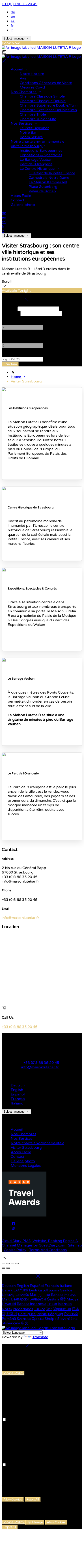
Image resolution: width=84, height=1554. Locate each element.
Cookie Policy (15, 1250)
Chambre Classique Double (43, 101)
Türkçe (39, 1309)
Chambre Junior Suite (38, 119)
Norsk (7, 1309)
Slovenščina (67, 1318)
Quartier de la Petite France (52, 173)
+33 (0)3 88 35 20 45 (19, 4)
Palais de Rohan (42, 191)
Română (9, 1318)
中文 (24, 1323)
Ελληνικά (20, 1290)
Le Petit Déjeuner (34, 128)
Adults (7, 318)
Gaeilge (66, 1290)
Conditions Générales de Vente (46, 83)
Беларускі (38, 1299)
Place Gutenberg (43, 186)
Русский (71, 1314)
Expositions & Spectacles (41, 155)
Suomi (54, 1290)
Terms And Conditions (48, 1250)
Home (16, 377)
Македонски (40, 1295)
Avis (23, 78)
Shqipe (50, 1318)
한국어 (11, 1314)
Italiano (17, 1103)
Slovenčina (11, 1323)
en (13, 16)
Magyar (73, 1299)
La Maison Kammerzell (48, 182)
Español (18, 1094)
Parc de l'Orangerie (36, 164)
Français (18, 1099)
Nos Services (22, 123)
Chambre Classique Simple (42, 96)
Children (9, 336)
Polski (42, 1314)
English (17, 1090)
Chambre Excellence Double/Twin (48, 110)
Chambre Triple (33, 114)
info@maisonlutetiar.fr (20, 918)
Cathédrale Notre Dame (49, 177)
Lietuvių (8, 1295)
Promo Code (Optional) (21, 354)
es (13, 21)
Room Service (31, 137)
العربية (43, 1290)
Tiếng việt (55, 1314)
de (13, 12)
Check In (9, 308)
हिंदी (63, 1299)
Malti (6, 1299)
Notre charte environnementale (37, 141)
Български (20, 1299)
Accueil (17, 69)
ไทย (49, 1309)
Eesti (33, 1290)
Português (27, 1314)
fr (12, 25)
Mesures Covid (32, 87)
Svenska (24, 1318)
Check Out (10, 313)
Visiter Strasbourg (27, 146)
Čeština (53, 1299)
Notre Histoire (32, 74)
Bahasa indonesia (31, 1304)
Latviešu (22, 1295)
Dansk (7, 1290)
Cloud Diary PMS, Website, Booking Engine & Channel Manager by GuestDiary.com (40, 1243)
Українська (62, 1309)
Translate (40, 1337)
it (12, 30)
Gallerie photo (23, 205)
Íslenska (65, 1304)
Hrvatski (9, 1304)
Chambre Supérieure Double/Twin (49, 105)
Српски (38, 1318)
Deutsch (18, 1085)
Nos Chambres (24, 92)
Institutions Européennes (41, 150)
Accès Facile (21, 195)
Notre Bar (28, 132)
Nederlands (23, 1309)
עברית (52, 1304)
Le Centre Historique (38, 168)
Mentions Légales (26, 1165)
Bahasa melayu (63, 1295)
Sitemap (75, 1245)
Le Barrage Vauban (36, 159)
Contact (17, 200)
